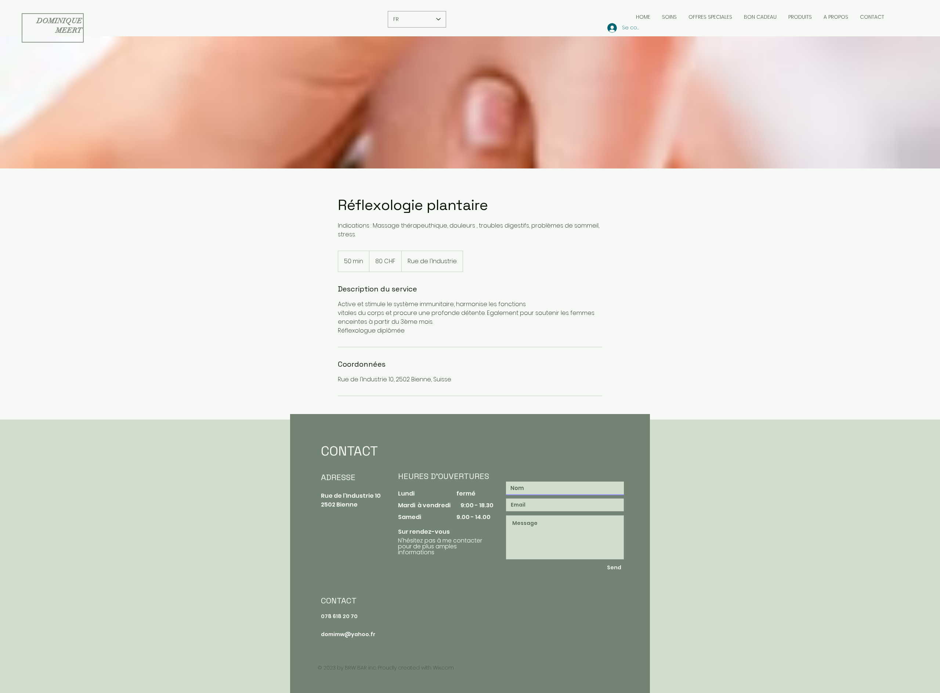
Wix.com (443, 667)
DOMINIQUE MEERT (59, 25)
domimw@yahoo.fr (348, 634)
